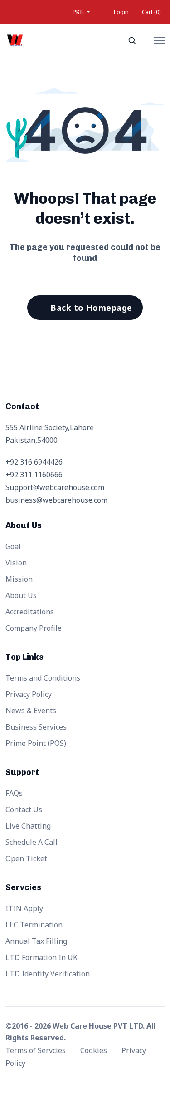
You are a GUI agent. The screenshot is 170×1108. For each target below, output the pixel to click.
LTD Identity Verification (47, 974)
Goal (13, 546)
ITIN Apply (24, 908)
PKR (79, 12)
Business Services (36, 727)
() (151, 12)
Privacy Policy (28, 694)
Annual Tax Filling (36, 941)
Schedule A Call (31, 842)
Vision (16, 563)
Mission (19, 579)
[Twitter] (75, 1083)
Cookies (94, 1050)
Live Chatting (28, 826)
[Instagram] (95, 1083)
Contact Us (23, 809)
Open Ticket (26, 858)
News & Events (30, 711)
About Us (21, 595)
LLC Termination (34, 925)
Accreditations (29, 612)
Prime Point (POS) (35, 743)
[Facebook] (54, 1083)
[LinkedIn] (115, 1083)
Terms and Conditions (42, 678)
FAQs (14, 793)
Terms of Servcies (36, 1050)
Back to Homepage (91, 307)
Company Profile (33, 628)
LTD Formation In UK (41, 957)
